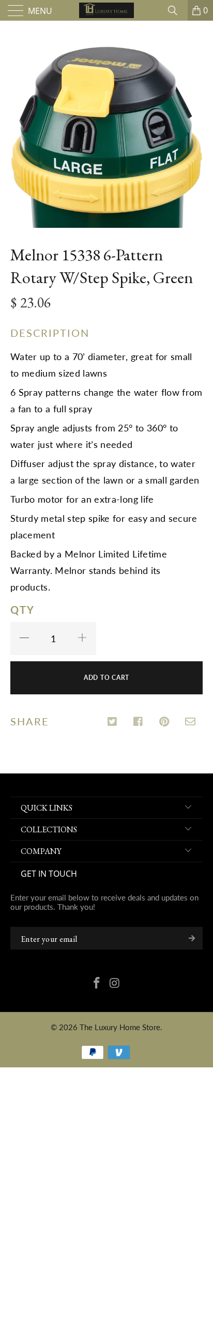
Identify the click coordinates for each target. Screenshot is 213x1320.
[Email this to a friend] (190, 722)
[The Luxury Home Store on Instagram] (115, 983)
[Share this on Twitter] (113, 722)
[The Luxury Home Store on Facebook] (97, 983)
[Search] (176, 10)
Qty (22, 609)
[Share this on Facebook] (139, 722)
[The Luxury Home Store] (106, 10)
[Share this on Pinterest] (165, 722)
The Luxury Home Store (120, 1027)
